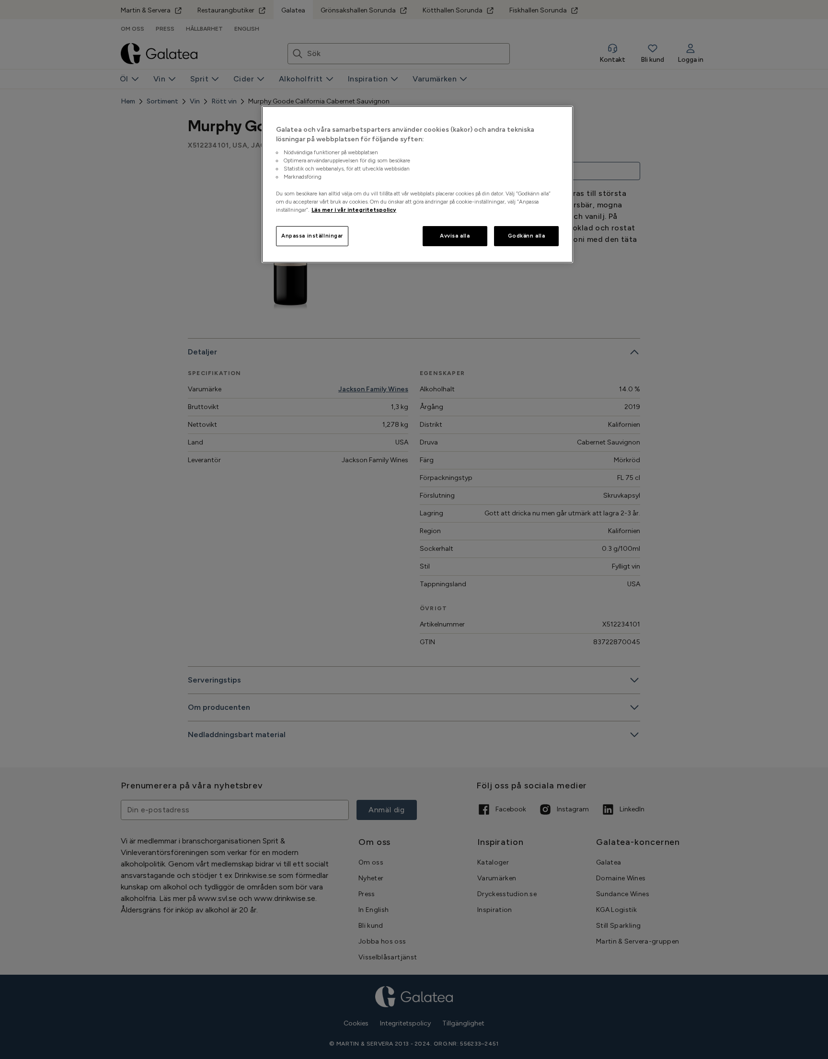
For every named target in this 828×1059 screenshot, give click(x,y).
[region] (417, 184)
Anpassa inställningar (312, 235)
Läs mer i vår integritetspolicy (353, 209)
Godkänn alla (526, 235)
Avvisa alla (455, 235)
